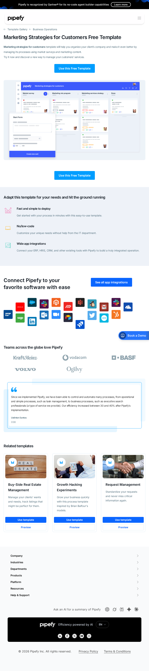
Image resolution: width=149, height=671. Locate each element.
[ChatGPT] (107, 609)
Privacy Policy (88, 651)
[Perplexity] (122, 609)
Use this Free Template (74, 68)
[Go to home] (16, 18)
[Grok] (114, 609)
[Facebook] (67, 636)
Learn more (121, 4)
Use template (26, 519)
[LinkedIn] (60, 636)
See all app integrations (111, 282)
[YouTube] (82, 636)
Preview (26, 527)
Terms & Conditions (117, 651)
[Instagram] (89, 636)
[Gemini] (129, 609)
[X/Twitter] (74, 636)
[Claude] (136, 609)
